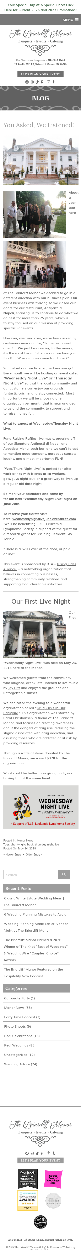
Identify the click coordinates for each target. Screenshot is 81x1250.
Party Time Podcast (19, 1016)
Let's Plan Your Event (40, 74)
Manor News (25, 840)
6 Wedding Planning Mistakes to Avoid (35, 914)
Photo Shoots (15, 1026)
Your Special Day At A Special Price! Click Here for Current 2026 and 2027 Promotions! (40, 7)
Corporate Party (17, 997)
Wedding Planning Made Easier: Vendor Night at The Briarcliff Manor (36, 927)
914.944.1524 (56, 60)
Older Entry (33, 854)
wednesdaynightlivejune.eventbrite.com (44, 518)
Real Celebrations (18, 1035)
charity (15, 844)
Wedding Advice (17, 1063)
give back (27, 844)
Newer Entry (13, 854)
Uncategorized (15, 1054)
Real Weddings (16, 1045)
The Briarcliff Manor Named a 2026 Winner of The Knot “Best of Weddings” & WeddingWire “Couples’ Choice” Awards (36, 949)
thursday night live (47, 844)
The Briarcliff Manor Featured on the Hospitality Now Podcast (33, 972)
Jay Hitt (14, 687)
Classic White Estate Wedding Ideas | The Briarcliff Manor (34, 901)
